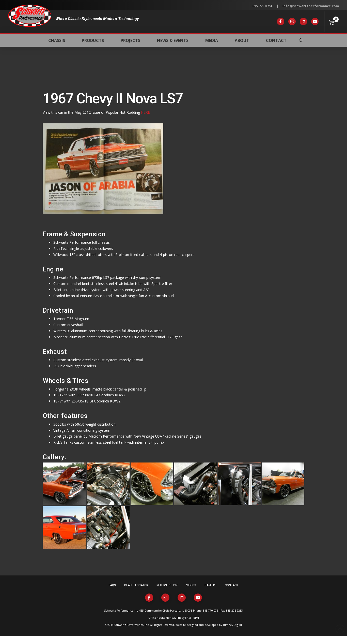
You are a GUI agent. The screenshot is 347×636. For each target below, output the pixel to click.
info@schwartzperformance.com (310, 6)
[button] (301, 40)
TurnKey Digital (232, 625)
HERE (145, 112)
